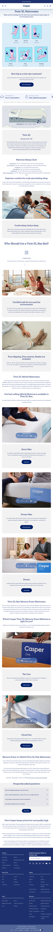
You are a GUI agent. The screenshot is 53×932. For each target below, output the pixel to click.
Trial (30, 882)
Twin (3, 876)
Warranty (43, 882)
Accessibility (32, 916)
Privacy (42, 911)
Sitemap (15, 906)
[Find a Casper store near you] (45, 6)
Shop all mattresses (26, 84)
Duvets (15, 862)
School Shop (16, 884)
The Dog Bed (17, 868)
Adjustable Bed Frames (19, 860)
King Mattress (14, 171)
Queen (15, 879)
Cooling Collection (6, 865)
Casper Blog (43, 908)
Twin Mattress (12, 163)
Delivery (31, 879)
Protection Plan (32, 889)
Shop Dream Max (26, 527)
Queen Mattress (16, 169)
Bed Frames (4, 860)
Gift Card (4, 868)
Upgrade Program (45, 903)
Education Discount (45, 906)
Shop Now (26, 462)
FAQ (42, 876)
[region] (26, 255)
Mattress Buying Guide (46, 900)
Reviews (31, 903)
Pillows (15, 857)
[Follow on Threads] (40, 863)
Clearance (16, 865)
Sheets (3, 862)
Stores (15, 900)
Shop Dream (26, 590)
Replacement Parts (45, 889)
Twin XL (15, 876)
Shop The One (26, 685)
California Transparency (46, 914)
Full (3, 879)
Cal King (16, 882)
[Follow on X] (33, 863)
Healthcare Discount (33, 908)
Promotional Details (45, 892)
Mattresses (4, 857)
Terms (30, 914)
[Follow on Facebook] (30, 863)
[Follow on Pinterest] (43, 863)
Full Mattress (18, 167)
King (3, 882)
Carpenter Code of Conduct (45, 917)
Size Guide (4, 884)
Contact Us (31, 876)
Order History (32, 892)
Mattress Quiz (32, 900)
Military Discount (33, 906)
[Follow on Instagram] (36, 863)
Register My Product (6, 903)
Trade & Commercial (18, 903)
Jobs (3, 906)
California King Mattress (8, 173)
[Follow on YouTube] (46, 863)
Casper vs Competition (34, 911)
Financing (31, 884)
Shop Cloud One (26, 745)
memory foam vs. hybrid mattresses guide (37, 777)
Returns (42, 879)
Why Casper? (5, 900)
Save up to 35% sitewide (26, 1)
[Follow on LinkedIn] (50, 863)
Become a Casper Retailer (45, 885)
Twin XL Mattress (11, 165)
